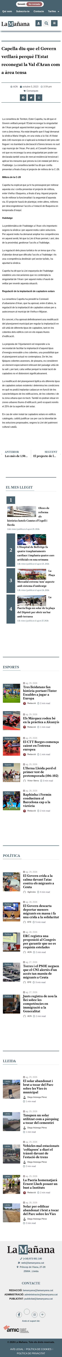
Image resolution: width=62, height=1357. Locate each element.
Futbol (7, 686)
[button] (46, 23)
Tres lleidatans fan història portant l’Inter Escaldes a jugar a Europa (40, 692)
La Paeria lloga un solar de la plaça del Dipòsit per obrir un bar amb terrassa (36, 607)
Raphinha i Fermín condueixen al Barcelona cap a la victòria (37, 800)
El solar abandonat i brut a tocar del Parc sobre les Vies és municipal (38, 1086)
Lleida (7, 1081)
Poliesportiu (10, 738)
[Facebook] (19, 1315)
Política (8, 874)
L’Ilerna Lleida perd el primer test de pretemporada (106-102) (40, 772)
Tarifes (52, 11)
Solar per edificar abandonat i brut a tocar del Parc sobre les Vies (41, 1210)
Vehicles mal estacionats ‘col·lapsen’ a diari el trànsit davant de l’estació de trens (41, 1151)
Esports (8, 713)
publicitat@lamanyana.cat (38, 1299)
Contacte (39, 11)
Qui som (7, 11)
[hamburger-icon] (54, 23)
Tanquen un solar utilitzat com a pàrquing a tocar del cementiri (41, 1119)
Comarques (32, 90)
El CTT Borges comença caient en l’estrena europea (41, 745)
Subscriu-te (22, 11)
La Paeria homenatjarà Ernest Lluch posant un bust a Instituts (40, 1183)
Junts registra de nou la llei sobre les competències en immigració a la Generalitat (40, 1003)
